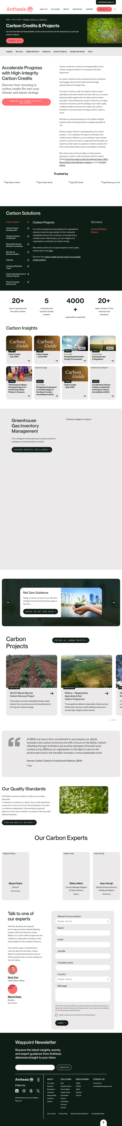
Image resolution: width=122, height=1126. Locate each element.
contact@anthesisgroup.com (102, 1086)
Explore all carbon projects (69, 640)
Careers (89, 9)
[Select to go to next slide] (113, 602)
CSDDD (78, 1086)
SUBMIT (60, 1023)
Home (8, 19)
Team (90, 51)
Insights (9, 51)
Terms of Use (51, 1114)
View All (63, 1107)
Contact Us (103, 9)
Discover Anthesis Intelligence (31, 450)
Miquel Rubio (14, 997)
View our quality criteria (18, 822)
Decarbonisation (66, 1086)
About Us (43, 9)
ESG (62, 1083)
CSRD (78, 1089)
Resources (77, 9)
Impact (66, 9)
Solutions (55, 9)
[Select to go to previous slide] (8, 602)
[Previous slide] (115, 720)
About (50, 1079)
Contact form (97, 1083)
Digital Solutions (32, 51)
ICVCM (102, 162)
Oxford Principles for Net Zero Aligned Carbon (83, 159)
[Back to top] (103, 1123)
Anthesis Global (105, 2)
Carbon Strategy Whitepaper (39, 613)
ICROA (62, 165)
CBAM (78, 1083)
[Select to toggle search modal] (115, 9)
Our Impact (50, 1083)
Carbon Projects (60, 51)
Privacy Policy (63, 1114)
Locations (50, 1098)
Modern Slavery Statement (79, 1114)
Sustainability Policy (97, 1114)
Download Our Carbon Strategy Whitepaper (25, 102)
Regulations (82, 1079)
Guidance (46, 51)
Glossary (79, 1092)
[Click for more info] (12, 969)
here (51, 251)
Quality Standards (77, 51)
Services (19, 51)
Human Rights (65, 1089)
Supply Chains (65, 1092)
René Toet (13, 977)
